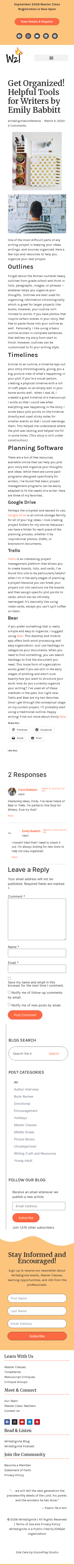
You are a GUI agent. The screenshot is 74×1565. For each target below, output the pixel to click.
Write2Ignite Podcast (19, 1446)
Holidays (20, 1118)
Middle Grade (24, 1132)
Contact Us (12, 1411)
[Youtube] (37, 36)
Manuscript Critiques (19, 1377)
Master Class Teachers (20, 1406)
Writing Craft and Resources (35, 1153)
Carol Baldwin (27, 789)
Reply (11, 815)
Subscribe (26, 1218)
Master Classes (25, 1125)
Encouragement (25, 1111)
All (16, 1082)
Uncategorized (25, 1146)
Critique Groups (15, 1382)
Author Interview (26, 1089)
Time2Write (12, 1372)
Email (13, 962)
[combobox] (23, 1053)
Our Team (11, 1401)
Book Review (23, 1096)
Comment (16, 896)
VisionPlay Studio (45, 1552)
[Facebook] (19, 36)
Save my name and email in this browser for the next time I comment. (36, 984)
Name (13, 946)
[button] (51, 58)
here (62, 716)
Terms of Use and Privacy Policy (38, 1524)
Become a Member (17, 1465)
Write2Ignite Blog (17, 1441)
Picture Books (24, 1139)
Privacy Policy (14, 1475)
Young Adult (23, 1161)
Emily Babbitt (31, 831)
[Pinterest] (55, 36)
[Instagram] (28, 36)
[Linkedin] (46, 36)
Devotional (22, 1104)
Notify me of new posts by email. (36, 1005)
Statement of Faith (17, 1470)
